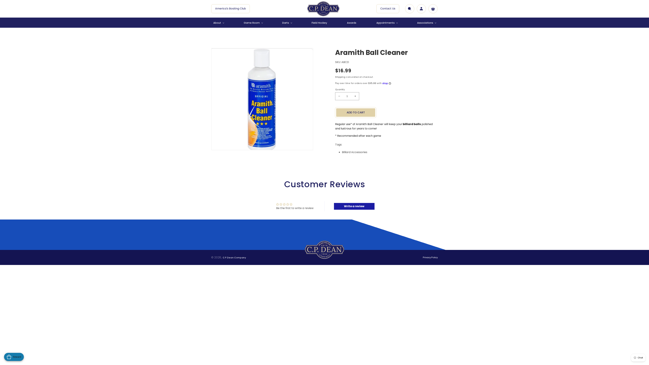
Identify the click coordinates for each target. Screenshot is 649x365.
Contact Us (387, 8)
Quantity (340, 89)
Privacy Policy (430, 257)
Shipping (340, 77)
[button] (218, 23)
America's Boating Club (230, 8)
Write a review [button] (354, 206)
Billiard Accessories (354, 152)
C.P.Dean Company (234, 257)
